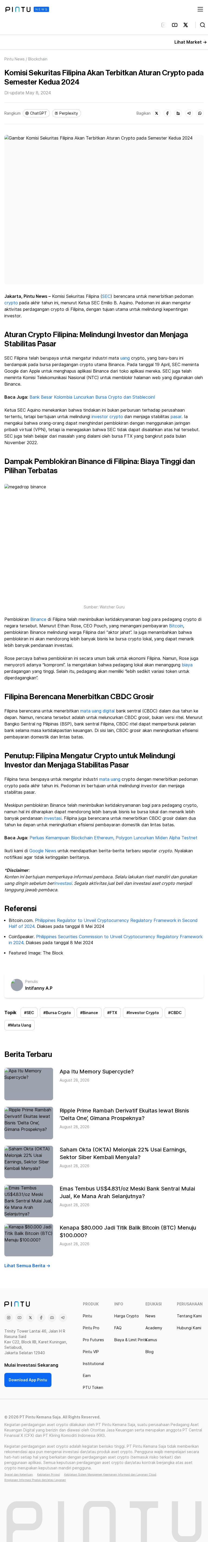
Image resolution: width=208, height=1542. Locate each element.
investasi (52, 818)
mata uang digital (97, 711)
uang (125, 358)
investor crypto (107, 416)
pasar (176, 416)
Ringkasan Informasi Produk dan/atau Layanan (35, 1480)
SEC (106, 296)
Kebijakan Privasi (48, 1474)
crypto (11, 302)
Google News (42, 850)
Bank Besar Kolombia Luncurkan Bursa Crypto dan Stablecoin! (92, 397)
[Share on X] (156, 113)
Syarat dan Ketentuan (18, 1474)
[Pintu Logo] (27, 9)
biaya (187, 664)
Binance (38, 619)
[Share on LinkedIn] (178, 113)
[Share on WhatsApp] (200, 113)
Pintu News (14, 59)
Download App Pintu (28, 1380)
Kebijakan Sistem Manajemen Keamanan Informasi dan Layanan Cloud (110, 1474)
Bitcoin (176, 625)
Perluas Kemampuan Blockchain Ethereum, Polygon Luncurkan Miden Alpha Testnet (113, 837)
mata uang (109, 779)
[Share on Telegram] (189, 113)
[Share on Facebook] (167, 113)
